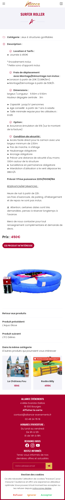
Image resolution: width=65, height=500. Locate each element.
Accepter (46, 495)
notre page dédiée (41, 488)
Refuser (18, 495)
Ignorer (31, 495)
